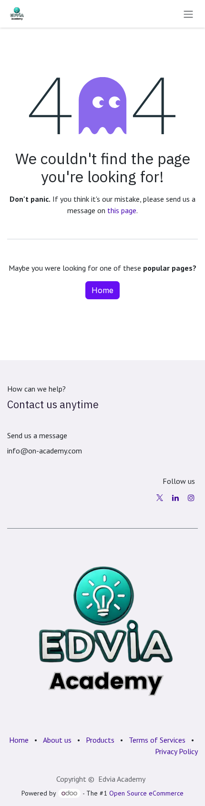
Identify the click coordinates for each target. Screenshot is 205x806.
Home (102, 290)
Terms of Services (157, 740)
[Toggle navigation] (188, 14)
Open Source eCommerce (146, 793)
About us (57, 740)
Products (100, 740)
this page (121, 210)
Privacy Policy (176, 751)
